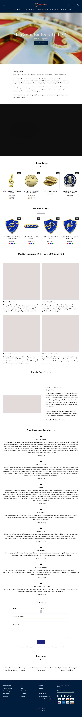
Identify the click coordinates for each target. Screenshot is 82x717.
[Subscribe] (73, 691)
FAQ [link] (22, 685)
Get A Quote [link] (41, 43)
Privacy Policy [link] (47, 647)
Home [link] (11, 9)
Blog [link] (70, 9)
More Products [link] (43, 9)
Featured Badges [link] (7, 688)
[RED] (29, 243)
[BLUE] (31, 243)
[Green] (14, 243)
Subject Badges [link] (7, 685)
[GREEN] (33, 243)
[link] (4, 5)
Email (43, 608)
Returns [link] (40, 691)
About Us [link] (64, 9)
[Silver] (12, 198)
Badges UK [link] (19, 9)
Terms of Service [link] (57, 647)
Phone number (18, 616)
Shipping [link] (41, 688)
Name (15, 608)
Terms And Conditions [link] (44, 696)
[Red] (10, 243)
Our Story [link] (23, 693)
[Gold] (10, 198)
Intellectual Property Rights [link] (45, 699)
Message (16, 624)
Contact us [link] (16, 95)
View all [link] (41, 166)
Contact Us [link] (54, 9)
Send (41, 642)
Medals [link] (5, 699)
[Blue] (12, 243)
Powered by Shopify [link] (41, 710)
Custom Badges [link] (30, 9)
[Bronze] (14, 198)
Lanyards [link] (5, 696)
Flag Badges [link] (6, 693)
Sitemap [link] (23, 696)
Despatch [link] (41, 685)
